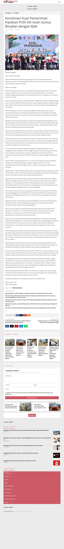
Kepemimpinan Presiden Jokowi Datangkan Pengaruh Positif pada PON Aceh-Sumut (28, 293)
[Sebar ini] (7, 326)
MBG (6, 482)
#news (6, 479)
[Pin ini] (16, 326)
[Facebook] (17, 315)
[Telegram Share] (21, 326)
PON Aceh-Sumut (17, 288)
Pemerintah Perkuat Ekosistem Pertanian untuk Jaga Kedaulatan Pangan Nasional (32, 352)
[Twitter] (21, 315)
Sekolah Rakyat (9, 486)
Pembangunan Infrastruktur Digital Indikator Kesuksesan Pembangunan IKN (18, 320)
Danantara (8, 492)
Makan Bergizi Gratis (10, 496)
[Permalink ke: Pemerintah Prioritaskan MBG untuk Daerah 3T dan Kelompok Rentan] (21, 342)
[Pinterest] (25, 315)
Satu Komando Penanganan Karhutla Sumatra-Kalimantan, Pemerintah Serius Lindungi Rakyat (11, 408)
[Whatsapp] (26, 326)
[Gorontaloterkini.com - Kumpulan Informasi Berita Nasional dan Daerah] (11, 1)
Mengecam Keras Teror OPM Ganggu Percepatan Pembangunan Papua (48, 320)
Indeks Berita (18, 511)
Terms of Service (27, 511)
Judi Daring (8, 489)
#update (7, 476)
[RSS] (29, 315)
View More (32, 415)
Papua (6, 502)
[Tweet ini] (12, 326)
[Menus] (59, 1)
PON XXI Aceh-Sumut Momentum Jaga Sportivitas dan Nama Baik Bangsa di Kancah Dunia (30, 308)
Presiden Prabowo (10, 499)
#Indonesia (8, 473)
